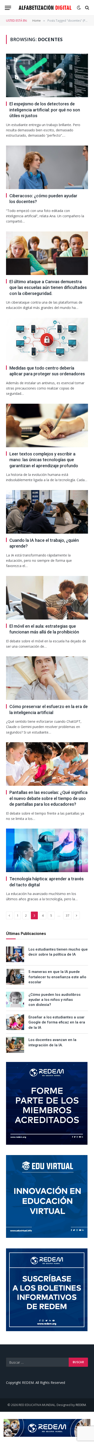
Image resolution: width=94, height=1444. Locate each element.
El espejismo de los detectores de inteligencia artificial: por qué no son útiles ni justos (44, 109)
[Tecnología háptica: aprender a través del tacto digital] (47, 850)
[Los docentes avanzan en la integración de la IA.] (15, 1045)
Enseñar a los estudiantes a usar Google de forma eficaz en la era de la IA (56, 1022)
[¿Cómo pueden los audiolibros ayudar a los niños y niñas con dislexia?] (15, 999)
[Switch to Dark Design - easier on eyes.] (79, 8)
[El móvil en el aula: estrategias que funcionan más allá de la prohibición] (47, 598)
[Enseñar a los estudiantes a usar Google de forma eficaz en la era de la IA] (15, 1022)
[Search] (86, 7)
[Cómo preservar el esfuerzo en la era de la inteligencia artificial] (47, 678)
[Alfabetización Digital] (45, 7)
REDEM (81, 1405)
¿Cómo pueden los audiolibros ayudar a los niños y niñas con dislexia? (54, 999)
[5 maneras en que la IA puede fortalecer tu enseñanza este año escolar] (15, 976)
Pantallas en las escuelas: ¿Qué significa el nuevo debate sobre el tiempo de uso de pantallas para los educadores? (48, 798)
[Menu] (8, 7)
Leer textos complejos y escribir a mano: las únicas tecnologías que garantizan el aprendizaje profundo (43, 459)
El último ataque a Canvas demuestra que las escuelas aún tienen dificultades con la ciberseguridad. (48, 287)
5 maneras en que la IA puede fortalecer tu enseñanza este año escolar (57, 977)
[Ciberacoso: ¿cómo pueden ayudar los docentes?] (47, 167)
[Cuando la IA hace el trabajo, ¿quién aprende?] (47, 512)
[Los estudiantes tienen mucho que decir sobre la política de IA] (15, 954)
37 (67, 915)
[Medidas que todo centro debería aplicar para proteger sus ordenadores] (47, 339)
